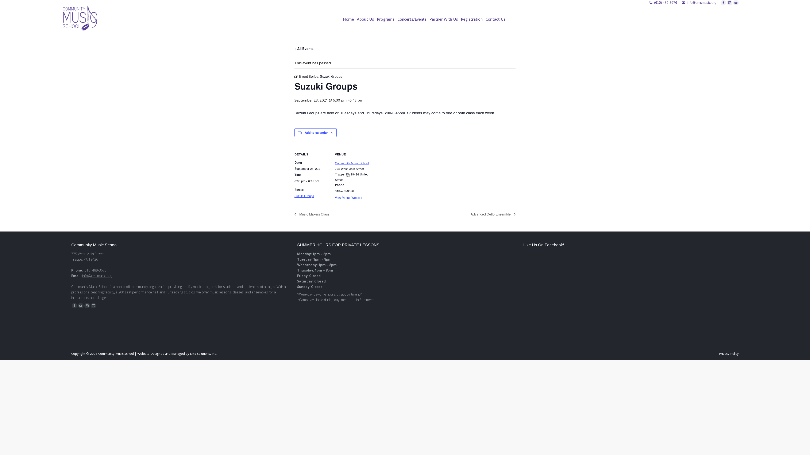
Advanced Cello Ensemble (491, 214)
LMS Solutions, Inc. (203, 353)
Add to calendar (316, 132)
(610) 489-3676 (665, 2)
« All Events (303, 48)
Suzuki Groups (304, 196)
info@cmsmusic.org (97, 275)
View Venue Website (348, 197)
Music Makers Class (313, 214)
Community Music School (352, 163)
